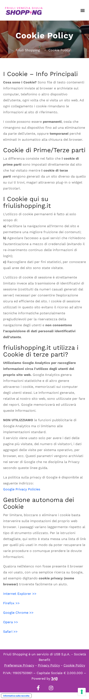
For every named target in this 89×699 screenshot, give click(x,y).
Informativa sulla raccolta (16, 695)
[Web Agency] (54, 678)
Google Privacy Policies (21, 489)
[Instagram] (50, 687)
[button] (82, 10)
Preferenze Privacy (19, 665)
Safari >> (10, 632)
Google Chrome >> (18, 613)
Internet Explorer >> (19, 594)
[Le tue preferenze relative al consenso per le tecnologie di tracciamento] (82, 692)
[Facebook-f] (38, 687)
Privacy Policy (49, 665)
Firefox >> (11, 603)
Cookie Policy (74, 665)
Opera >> (10, 622)
